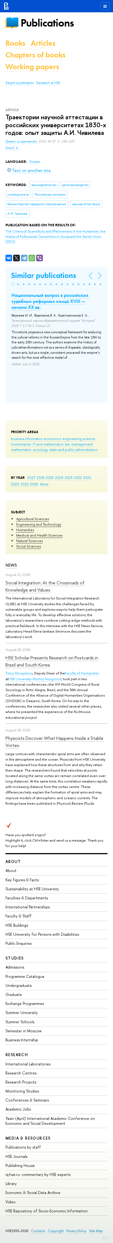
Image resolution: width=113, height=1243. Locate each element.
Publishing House (20, 1165)
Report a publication (20, 83)
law (67, 444)
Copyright (56, 1230)
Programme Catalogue (24, 976)
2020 (15, 484)
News (11, 565)
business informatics (26, 438)
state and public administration (73, 449)
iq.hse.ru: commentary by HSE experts (37, 1174)
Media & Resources (28, 1138)
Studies (14, 958)
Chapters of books (35, 55)
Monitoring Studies (22, 1091)
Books (15, 43)
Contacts (38, 1230)
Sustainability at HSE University (32, 888)
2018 (34, 484)
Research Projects (20, 1082)
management (82, 444)
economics (52, 438)
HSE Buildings (16, 925)
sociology (40, 449)
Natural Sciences (29, 540)
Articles (43, 43)
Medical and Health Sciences (39, 535)
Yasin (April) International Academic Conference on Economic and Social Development (50, 1121)
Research (16, 1054)
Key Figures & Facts (22, 879)
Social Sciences (28, 546)
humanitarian (21, 444)
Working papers (32, 66)
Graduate (13, 994)
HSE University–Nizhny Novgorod (35, 678)
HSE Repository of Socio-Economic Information (46, 1210)
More (44, 484)
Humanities (25, 529)
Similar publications (43, 275)
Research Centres (20, 1073)
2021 (87, 477)
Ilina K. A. (12, 148)
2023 (69, 477)
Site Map (96, 1230)
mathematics (21, 449)
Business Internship (21, 1039)
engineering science (79, 438)
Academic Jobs (18, 1109)
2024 (59, 477)
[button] (12, 284)
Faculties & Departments (26, 897)
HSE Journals (16, 1156)
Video (10, 1201)
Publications (47, 23)
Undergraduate (18, 985)
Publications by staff (23, 1147)
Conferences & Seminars (27, 1100)
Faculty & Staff (18, 916)
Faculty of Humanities (82, 673)
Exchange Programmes (24, 1003)
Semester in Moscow (23, 1030)
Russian (35, 162)
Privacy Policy (76, 1230)
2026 (40, 477)
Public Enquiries (18, 943)
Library (11, 1183)
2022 (78, 477)
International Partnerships (27, 906)
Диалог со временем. (22, 141)
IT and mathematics (48, 444)
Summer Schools (19, 1021)
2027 (31, 477)
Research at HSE (48, 83)
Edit (105, 1238)
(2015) (55, 236)
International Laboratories (27, 1064)
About (13, 861)
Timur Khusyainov (18, 673)
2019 (25, 484)
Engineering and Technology (38, 524)
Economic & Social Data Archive (32, 1192)
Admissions (14, 967)
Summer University (21, 1012)
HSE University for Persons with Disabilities (42, 934)
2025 (50, 477)
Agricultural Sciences (32, 518)
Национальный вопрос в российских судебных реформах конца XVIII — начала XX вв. (50, 301)
